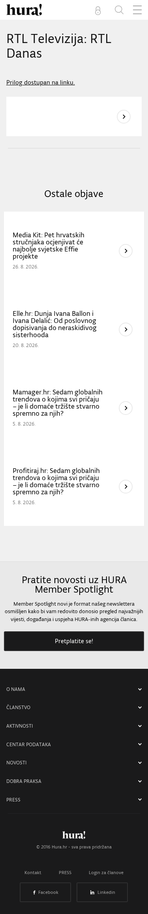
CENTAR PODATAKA (28, 744)
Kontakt (32, 872)
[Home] (24, 10)
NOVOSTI (16, 763)
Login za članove (106, 872)
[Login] (99, 10)
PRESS (13, 800)
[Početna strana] (73, 837)
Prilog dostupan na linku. (40, 82)
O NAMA (15, 689)
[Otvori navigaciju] (137, 10)
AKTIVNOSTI (19, 726)
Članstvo (18, 707)
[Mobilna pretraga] (119, 10)
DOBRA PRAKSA (23, 781)
